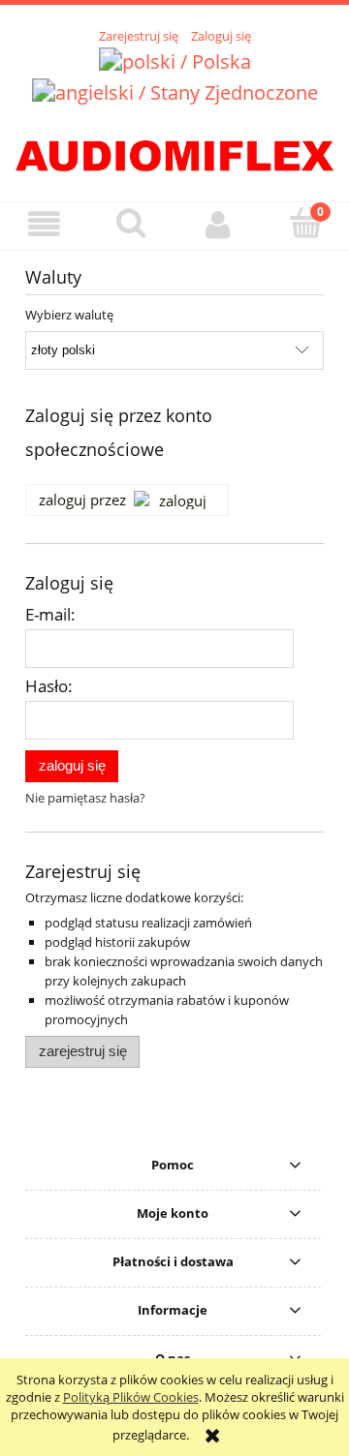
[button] (43, 225)
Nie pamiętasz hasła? (85, 797)
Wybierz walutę (69, 314)
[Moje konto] (218, 225)
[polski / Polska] (175, 59)
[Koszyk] (305, 223)
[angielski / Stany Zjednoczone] (175, 90)
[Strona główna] (174, 152)
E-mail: (50, 614)
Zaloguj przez (82, 499)
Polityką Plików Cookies (131, 1397)
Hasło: (49, 686)
